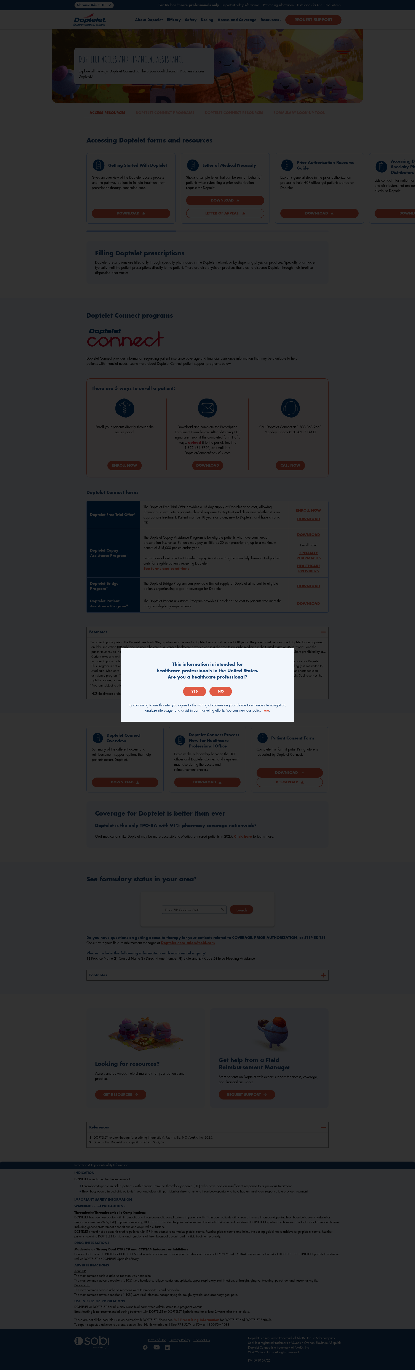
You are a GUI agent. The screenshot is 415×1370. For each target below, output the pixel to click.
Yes (194, 691)
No (221, 691)
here (265, 710)
